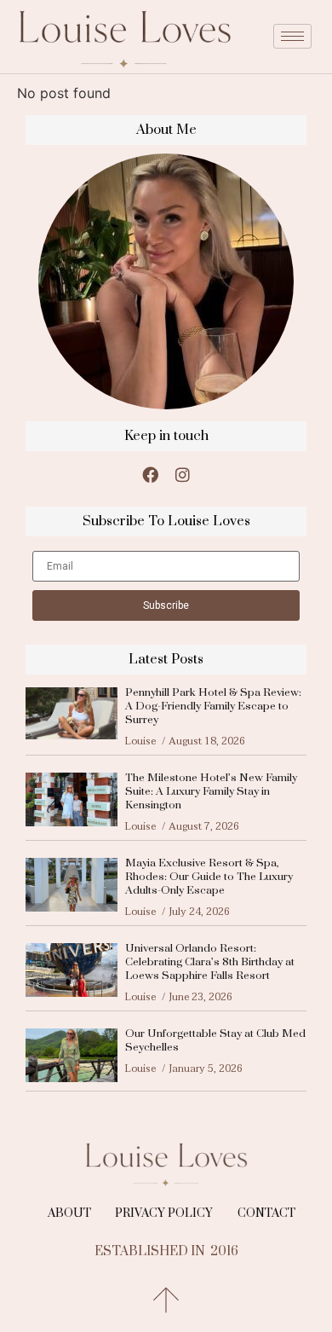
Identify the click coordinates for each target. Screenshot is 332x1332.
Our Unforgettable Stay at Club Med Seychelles (215, 1040)
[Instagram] (182, 474)
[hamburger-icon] (292, 36)
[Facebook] (150, 474)
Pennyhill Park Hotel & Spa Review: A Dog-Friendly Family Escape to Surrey (213, 706)
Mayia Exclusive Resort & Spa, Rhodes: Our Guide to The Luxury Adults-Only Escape (209, 876)
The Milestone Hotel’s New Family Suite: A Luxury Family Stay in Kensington (211, 791)
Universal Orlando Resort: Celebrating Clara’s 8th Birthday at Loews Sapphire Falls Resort (210, 961)
